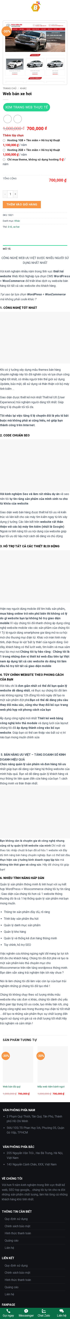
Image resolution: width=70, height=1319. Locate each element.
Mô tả (7, 248)
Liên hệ (9, 1248)
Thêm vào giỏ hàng (22, 204)
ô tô (10, 226)
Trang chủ (9, 88)
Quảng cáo (11, 1240)
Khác (23, 88)
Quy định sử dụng (16, 1219)
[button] (5, 6)
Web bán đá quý (11, 1086)
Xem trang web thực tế (26, 107)
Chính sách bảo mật (17, 1226)
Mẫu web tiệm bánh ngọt (51, 1086)
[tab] (35, 249)
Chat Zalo (44, 1315)
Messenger (26, 1315)
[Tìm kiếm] (65, 6)
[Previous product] (17, 119)
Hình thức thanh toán (18, 1233)
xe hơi (16, 226)
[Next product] (7, 119)
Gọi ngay (8, 1315)
